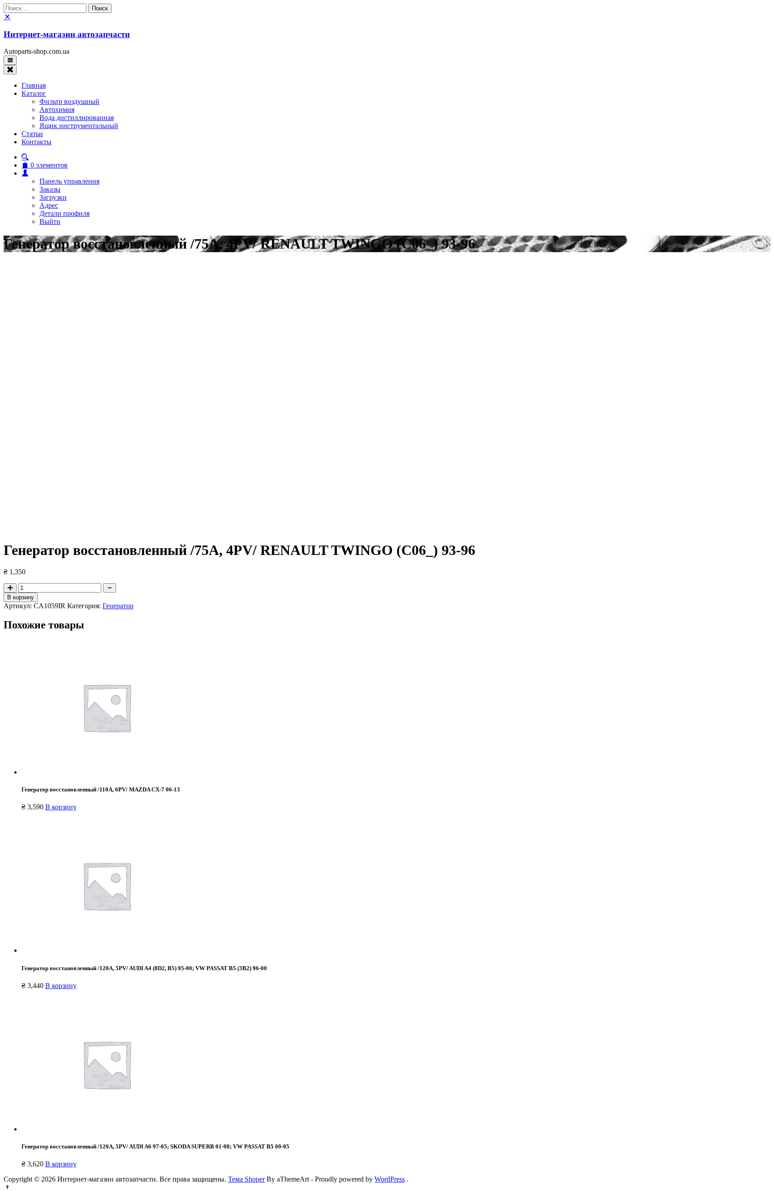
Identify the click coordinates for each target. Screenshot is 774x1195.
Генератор (118, 606)
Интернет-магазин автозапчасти (67, 34)
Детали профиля (64, 213)
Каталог (34, 93)
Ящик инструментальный (78, 125)
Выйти (49, 221)
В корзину (20, 597)
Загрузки (53, 197)
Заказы (49, 189)
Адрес (48, 205)
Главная (34, 85)
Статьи (32, 134)
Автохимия (56, 109)
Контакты (37, 142)
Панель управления (69, 181)
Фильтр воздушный (69, 101)
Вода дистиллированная (76, 117)
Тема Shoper (246, 1179)
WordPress (389, 1179)
